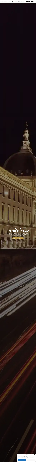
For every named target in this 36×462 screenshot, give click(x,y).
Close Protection (22, 1)
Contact (28, 1)
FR (33, 1)
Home (12, 1)
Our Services (15, 1)
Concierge (19, 1)
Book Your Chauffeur (18, 238)
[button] (34, 454)
